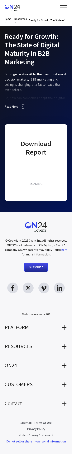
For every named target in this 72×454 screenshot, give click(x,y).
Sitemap (26, 423)
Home (8, 19)
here (64, 250)
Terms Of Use (43, 423)
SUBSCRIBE (36, 267)
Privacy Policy (36, 429)
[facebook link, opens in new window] (12, 288)
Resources (20, 19)
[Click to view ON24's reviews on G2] (36, 307)
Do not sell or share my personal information (36, 441)
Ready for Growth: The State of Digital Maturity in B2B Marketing (48, 20)
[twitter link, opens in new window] (28, 288)
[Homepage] (20, 7)
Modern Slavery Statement (36, 435)
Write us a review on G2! (36, 314)
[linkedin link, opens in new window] (59, 288)
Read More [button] (11, 106)
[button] (36, 328)
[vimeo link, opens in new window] (43, 288)
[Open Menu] (63, 8)
